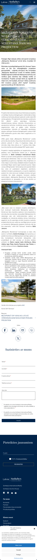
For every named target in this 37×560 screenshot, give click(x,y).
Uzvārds (4, 368)
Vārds (4, 361)
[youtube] (12, 493)
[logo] (10, 2)
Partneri (5, 505)
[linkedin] (8, 493)
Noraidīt (18, 550)
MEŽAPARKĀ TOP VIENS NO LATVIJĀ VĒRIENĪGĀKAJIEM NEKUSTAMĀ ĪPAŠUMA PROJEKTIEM (17, 318)
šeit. (23, 305)
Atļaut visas (18, 545)
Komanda (6, 502)
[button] (34, 529)
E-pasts (5, 453)
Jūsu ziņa (4, 390)
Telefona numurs (7, 383)
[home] (14, 477)
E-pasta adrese (6, 376)
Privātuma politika (18, 558)
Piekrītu (19, 459)
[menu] (35, 2)
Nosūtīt (19, 420)
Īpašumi (5, 521)
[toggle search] (30, 2)
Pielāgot (18, 554)
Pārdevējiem (7, 523)
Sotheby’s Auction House (11, 489)
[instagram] (16, 493)
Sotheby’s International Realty (12, 486)
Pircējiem (6, 525)
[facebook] (4, 493)
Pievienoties (18, 464)
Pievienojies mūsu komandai (12, 507)
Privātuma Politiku (21, 459)
